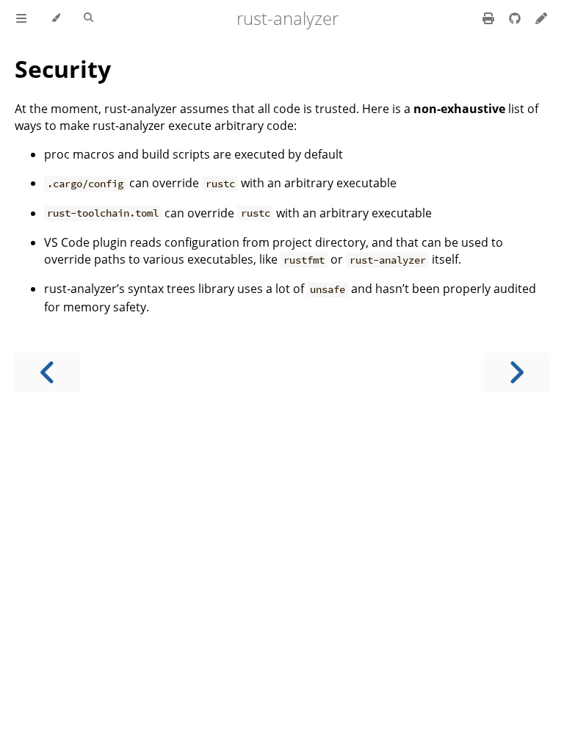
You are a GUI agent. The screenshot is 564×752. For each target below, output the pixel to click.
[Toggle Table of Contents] (21, 18)
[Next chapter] (516, 372)
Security (63, 68)
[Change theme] (55, 18)
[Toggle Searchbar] (88, 18)
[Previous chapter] (48, 372)
